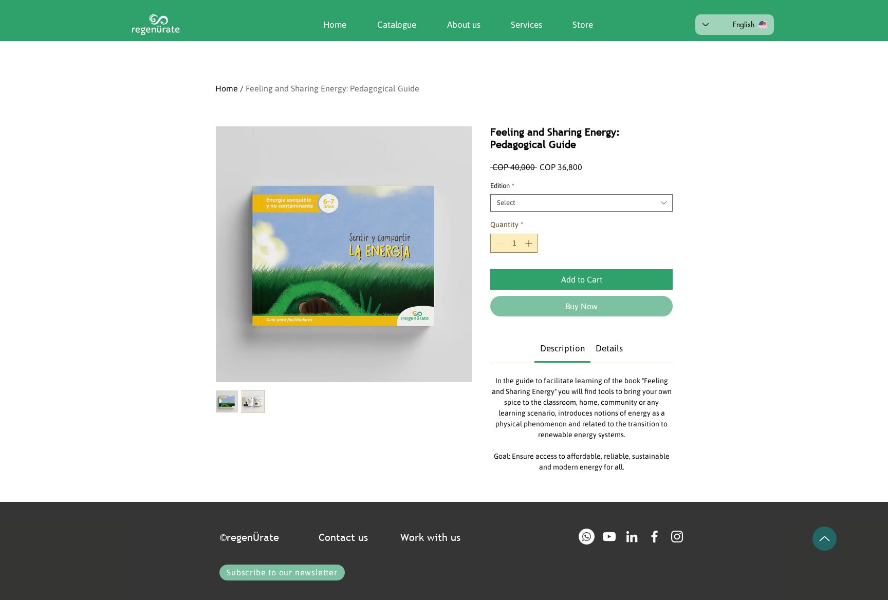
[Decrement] (498, 243)
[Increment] (529, 243)
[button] (456, 24)
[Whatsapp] (587, 537)
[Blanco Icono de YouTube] (609, 537)
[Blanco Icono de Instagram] (677, 537)
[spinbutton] (514, 243)
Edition (502, 186)
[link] (562, 348)
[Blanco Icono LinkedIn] (632, 537)
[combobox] (581, 203)
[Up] (824, 539)
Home (226, 88)
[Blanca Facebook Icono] (654, 537)
